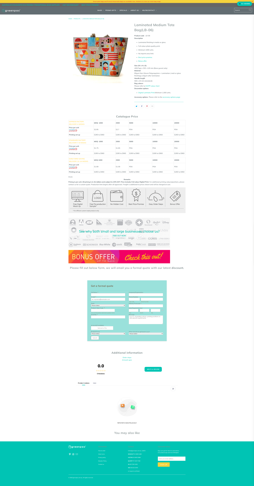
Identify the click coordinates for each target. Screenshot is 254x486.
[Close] (92, 223)
